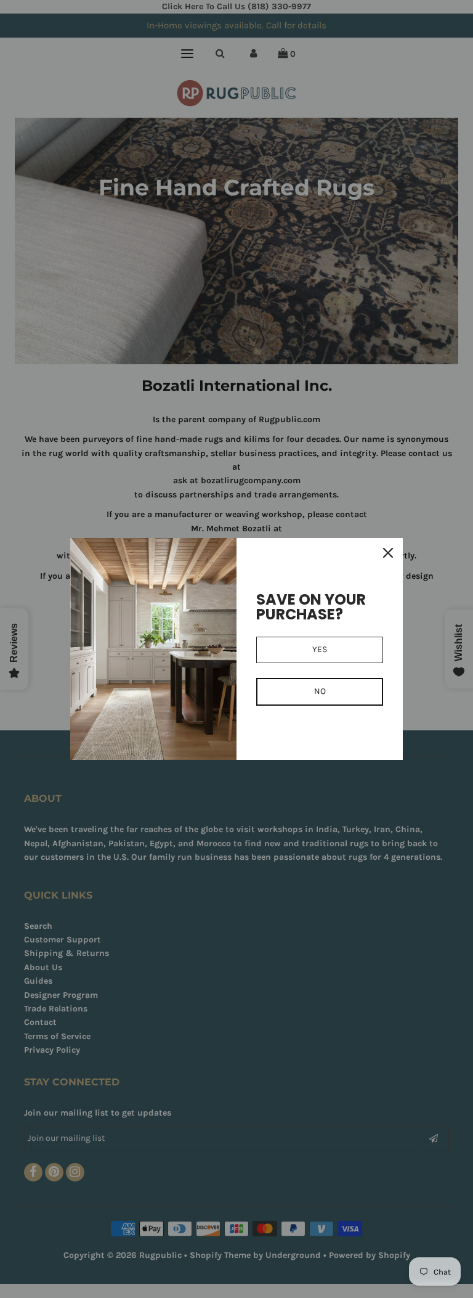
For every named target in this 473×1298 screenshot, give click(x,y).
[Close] (388, 553)
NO (320, 691)
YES (319, 649)
